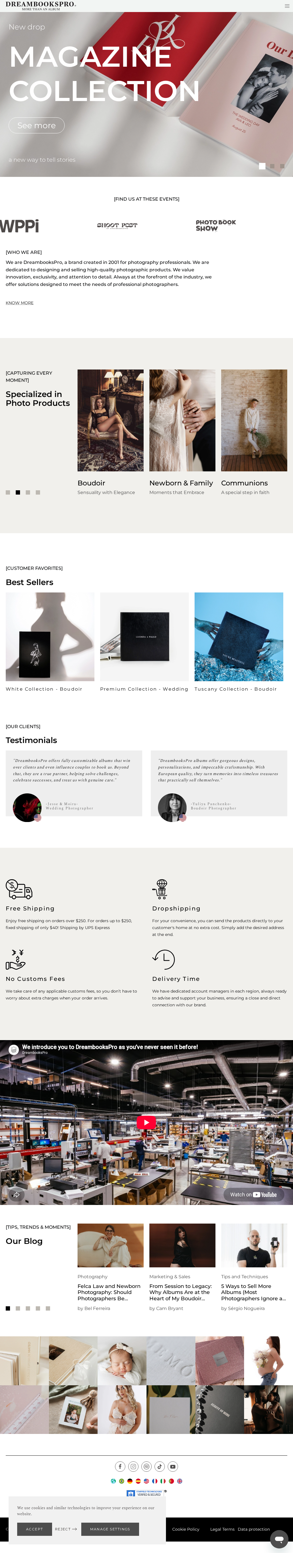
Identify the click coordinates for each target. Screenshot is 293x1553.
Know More (19, 302)
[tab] (8, 492)
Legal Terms (222, 1529)
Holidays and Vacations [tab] (272, 166)
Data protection (254, 1529)
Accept (34, 1529)
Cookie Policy (185, 1529)
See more (36, 125)
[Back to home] (41, 6)
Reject (63, 1529)
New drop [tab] (262, 166)
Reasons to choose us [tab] (282, 166)
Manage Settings (110, 1529)
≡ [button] (287, 6)
